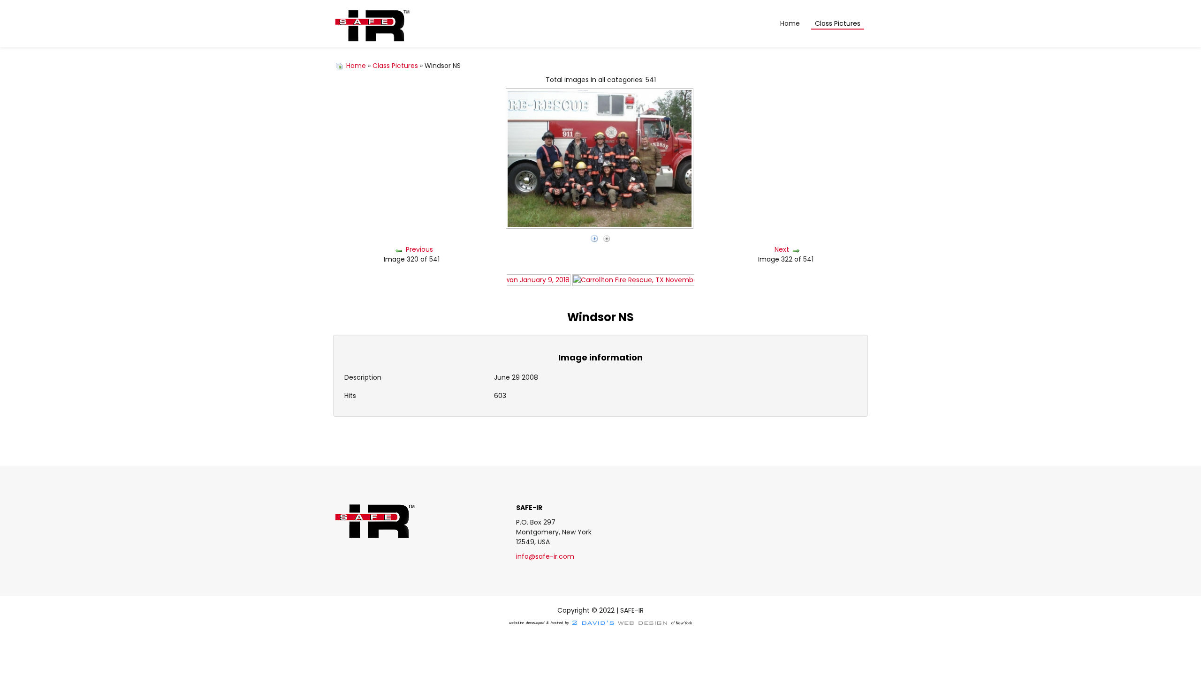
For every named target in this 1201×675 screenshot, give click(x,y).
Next (782, 249)
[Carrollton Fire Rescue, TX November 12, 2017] (649, 279)
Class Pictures (395, 65)
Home (356, 65)
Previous (419, 249)
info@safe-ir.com (545, 556)
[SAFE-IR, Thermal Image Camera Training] (371, 24)
